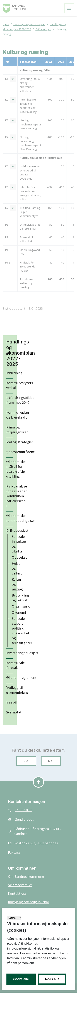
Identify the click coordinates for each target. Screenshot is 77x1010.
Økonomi (19, 612)
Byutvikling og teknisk (20, 597)
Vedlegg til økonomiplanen (18, 690)
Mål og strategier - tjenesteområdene (20, 447)
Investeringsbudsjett (22, 653)
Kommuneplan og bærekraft (17, 414)
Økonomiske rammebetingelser (20, 518)
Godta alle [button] (21, 979)
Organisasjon (22, 606)
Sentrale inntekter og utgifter (19, 543)
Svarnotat (13, 712)
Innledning (14, 373)
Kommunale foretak (15, 665)
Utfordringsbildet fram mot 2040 (20, 400)
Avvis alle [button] (52, 979)
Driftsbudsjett (17, 530)
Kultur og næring (17, 584)
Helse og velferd (17, 568)
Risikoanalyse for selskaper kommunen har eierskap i (16, 496)
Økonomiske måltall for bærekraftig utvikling (16, 469)
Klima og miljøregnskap (17, 429)
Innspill (12, 702)
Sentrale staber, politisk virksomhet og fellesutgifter (22, 630)
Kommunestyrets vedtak (19, 385)
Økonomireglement (21, 677)
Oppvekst (19, 557)
